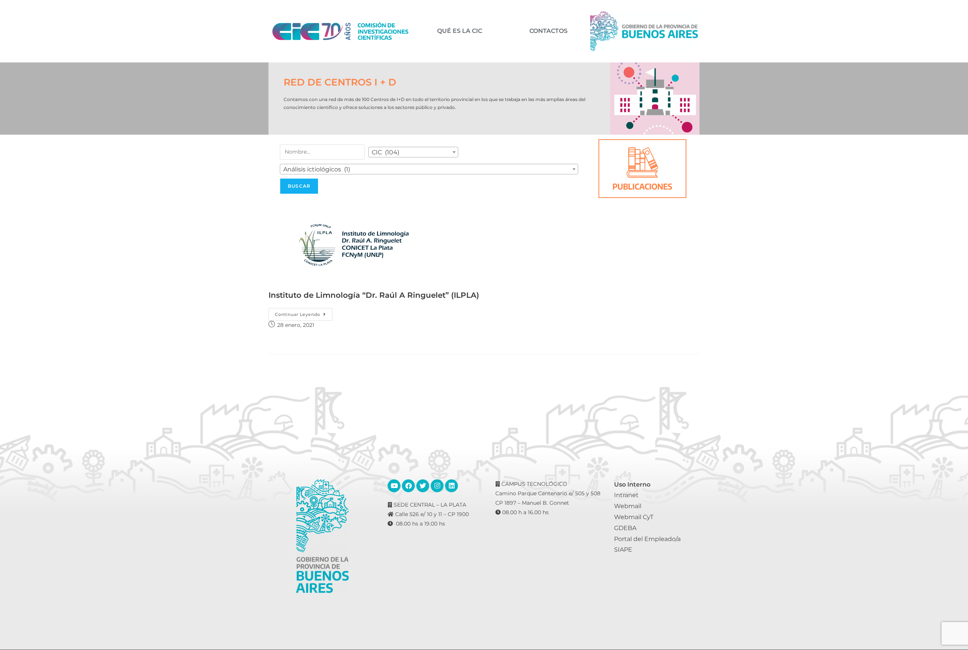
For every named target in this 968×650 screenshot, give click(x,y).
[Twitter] (422, 485)
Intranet (626, 495)
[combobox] (413, 152)
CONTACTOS (548, 31)
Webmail (627, 506)
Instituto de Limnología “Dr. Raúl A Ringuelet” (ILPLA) (373, 295)
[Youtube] (394, 485)
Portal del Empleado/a (647, 539)
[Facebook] (408, 485)
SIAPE (623, 549)
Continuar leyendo (303, 312)
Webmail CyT (633, 517)
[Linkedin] (451, 485)
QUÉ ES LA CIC (459, 31)
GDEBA (625, 528)
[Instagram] (437, 485)
